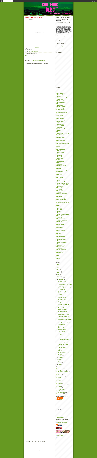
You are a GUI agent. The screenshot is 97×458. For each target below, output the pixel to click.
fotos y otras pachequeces (63, 214)
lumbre (59, 233)
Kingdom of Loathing (62, 193)
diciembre (61, 277)
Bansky (59, 211)
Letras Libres (60, 147)
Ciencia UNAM (60, 125)
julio (60, 361)
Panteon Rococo (61, 245)
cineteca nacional (61, 230)
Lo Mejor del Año (61, 370)
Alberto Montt (60, 171)
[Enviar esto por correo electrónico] (25, 49)
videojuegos (60, 393)
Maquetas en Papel (61, 119)
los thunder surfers (61, 251)
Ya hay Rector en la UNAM (64, 306)
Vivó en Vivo (60, 115)
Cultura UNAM (60, 124)
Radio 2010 (59, 155)
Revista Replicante (61, 91)
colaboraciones (61, 376)
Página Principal (40, 57)
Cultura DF (59, 192)
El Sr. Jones (60, 177)
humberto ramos (61, 236)
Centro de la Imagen (61, 249)
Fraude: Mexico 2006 (62, 309)
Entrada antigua (50, 57)
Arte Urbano (60, 368)
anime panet (60, 227)
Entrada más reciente (29, 57)
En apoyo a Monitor (61, 165)
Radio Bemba (60, 203)
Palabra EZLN (60, 96)
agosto (60, 359)
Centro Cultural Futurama (63, 183)
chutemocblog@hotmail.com (62, 46)
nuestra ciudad (61, 389)
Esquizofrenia (60, 103)
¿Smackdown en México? (63, 314)
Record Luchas (60, 121)
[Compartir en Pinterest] (31, 49)
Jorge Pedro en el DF (62, 112)
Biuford (59, 168)
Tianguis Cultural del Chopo (63, 202)
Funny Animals (61, 331)
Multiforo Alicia (60, 246)
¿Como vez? (60, 127)
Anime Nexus (60, 158)
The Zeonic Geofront (61, 128)
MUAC (58, 180)
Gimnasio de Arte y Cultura (63, 184)
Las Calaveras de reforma (63, 302)
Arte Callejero (60, 159)
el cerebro (59, 257)
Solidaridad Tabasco (62, 350)
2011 (58, 269)
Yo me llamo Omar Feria (63, 352)
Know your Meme (61, 137)
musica (59, 386)
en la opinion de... (62, 382)
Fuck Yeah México (61, 93)
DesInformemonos (61, 102)
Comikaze (59, 189)
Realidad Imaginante (61, 108)
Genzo (58, 205)
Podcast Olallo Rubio (62, 173)
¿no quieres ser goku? (63, 291)
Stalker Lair (59, 139)
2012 (58, 267)
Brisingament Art (61, 105)
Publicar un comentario (30, 55)
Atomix (59, 146)
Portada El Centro (62, 307)
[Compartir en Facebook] (29, 49)
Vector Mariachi (60, 175)
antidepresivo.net (61, 226)
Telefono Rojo (60, 117)
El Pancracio (60, 254)
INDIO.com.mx (60, 152)
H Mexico (59, 162)
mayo (60, 364)
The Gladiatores (60, 134)
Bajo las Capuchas (61, 178)
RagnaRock (59, 196)
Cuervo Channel (60, 215)
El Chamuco (60, 240)
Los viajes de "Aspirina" (63, 371)
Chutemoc (61, 398)
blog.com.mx (60, 259)
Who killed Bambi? (61, 199)
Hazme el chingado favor (62, 223)
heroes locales (60, 234)
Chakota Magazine (61, 187)
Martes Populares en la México (65, 322)
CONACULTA (60, 248)
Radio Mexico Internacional (63, 133)
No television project (61, 242)
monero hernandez (61, 239)
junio (60, 362)
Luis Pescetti (60, 142)
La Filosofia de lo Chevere (63, 143)
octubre (60, 355)
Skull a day (59, 221)
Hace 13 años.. (61, 295)
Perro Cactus (60, 186)
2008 (58, 274)
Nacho (60, 399)
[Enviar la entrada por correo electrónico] (39, 48)
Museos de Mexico (61, 161)
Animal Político (60, 114)
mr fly (58, 258)
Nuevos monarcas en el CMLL (64, 341)
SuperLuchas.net (61, 195)
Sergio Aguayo (60, 131)
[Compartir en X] (28, 49)
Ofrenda (60, 354)
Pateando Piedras (61, 94)
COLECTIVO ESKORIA (62, 220)
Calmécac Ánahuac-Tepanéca (63, 97)
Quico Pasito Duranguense (64, 326)
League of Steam (61, 140)
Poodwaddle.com (60, 417)
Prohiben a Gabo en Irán (63, 304)
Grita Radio (59, 122)
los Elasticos (60, 252)
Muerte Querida (60, 224)
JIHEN (58, 136)
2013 (58, 265)
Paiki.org (59, 167)
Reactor (59, 201)
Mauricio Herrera (61, 206)
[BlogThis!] (27, 49)
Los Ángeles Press (61, 100)
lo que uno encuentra (33, 51)
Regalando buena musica (63, 349)
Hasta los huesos (62, 329)
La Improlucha (60, 156)
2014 (58, 264)
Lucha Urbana (60, 209)
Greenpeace (60, 153)
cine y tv (59, 374)
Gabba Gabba (60, 99)
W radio (59, 243)
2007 (58, 276)
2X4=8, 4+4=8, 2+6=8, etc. (63, 336)
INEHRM (59, 130)
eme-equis (59, 237)
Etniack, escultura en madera (63, 111)
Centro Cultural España (62, 181)
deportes (59, 380)
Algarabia (59, 164)
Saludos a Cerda (61, 324)
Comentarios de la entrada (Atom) (38, 60)
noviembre (61, 279)
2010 (58, 271)
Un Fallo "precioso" (62, 281)
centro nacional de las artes (63, 229)
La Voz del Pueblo (61, 190)
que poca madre (61, 392)
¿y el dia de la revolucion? (64, 301)
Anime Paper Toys (61, 198)
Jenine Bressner (60, 109)
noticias (59, 387)
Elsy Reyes (59, 208)
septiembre (61, 357)
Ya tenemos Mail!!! (62, 299)
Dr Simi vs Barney (62, 327)
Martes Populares (62, 297)
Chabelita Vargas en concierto (64, 283)
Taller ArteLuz (60, 150)
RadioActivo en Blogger (62, 170)
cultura (59, 379)
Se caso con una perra (63, 311)
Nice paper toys (60, 118)
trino (58, 255)
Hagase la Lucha (61, 218)
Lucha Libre (60, 373)
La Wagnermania (61, 149)
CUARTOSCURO (60, 217)
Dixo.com (59, 174)
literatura (60, 383)
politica (59, 390)
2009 (58, 272)
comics (59, 377)
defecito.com (60, 231)
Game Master (60, 145)
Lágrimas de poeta (61, 106)
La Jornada (59, 212)
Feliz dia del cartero (62, 312)
